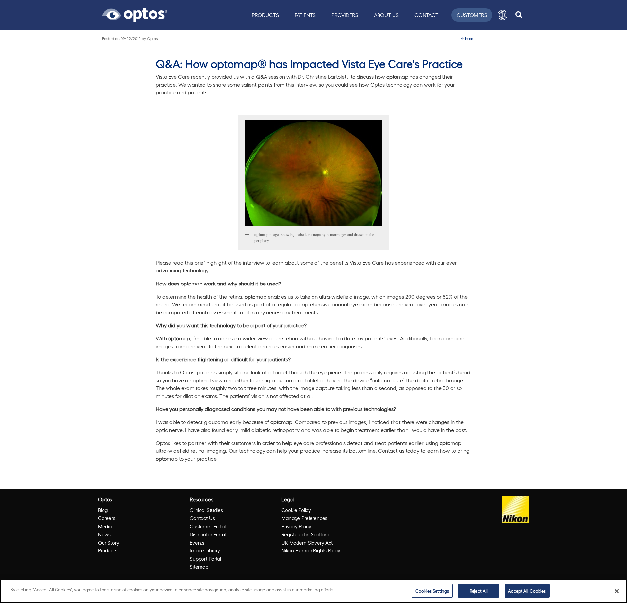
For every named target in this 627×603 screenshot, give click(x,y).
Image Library (205, 550)
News (104, 534)
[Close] (616, 591)
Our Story (108, 543)
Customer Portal (208, 526)
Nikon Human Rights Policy (310, 550)
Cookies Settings (432, 590)
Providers (344, 15)
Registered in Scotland (305, 534)
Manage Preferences (304, 518)
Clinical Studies (206, 510)
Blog (102, 510)
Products (265, 15)
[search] (518, 15)
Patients (305, 15)
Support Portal (205, 559)
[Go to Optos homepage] (134, 14)
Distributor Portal (208, 534)
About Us (386, 15)
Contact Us (202, 518)
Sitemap (199, 567)
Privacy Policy (296, 526)
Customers (472, 15)
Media (105, 526)
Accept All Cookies (527, 590)
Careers (106, 518)
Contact (426, 15)
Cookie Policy (296, 510)
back (467, 38)
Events (197, 543)
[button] (502, 15)
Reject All (479, 590)
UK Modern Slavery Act (307, 543)
